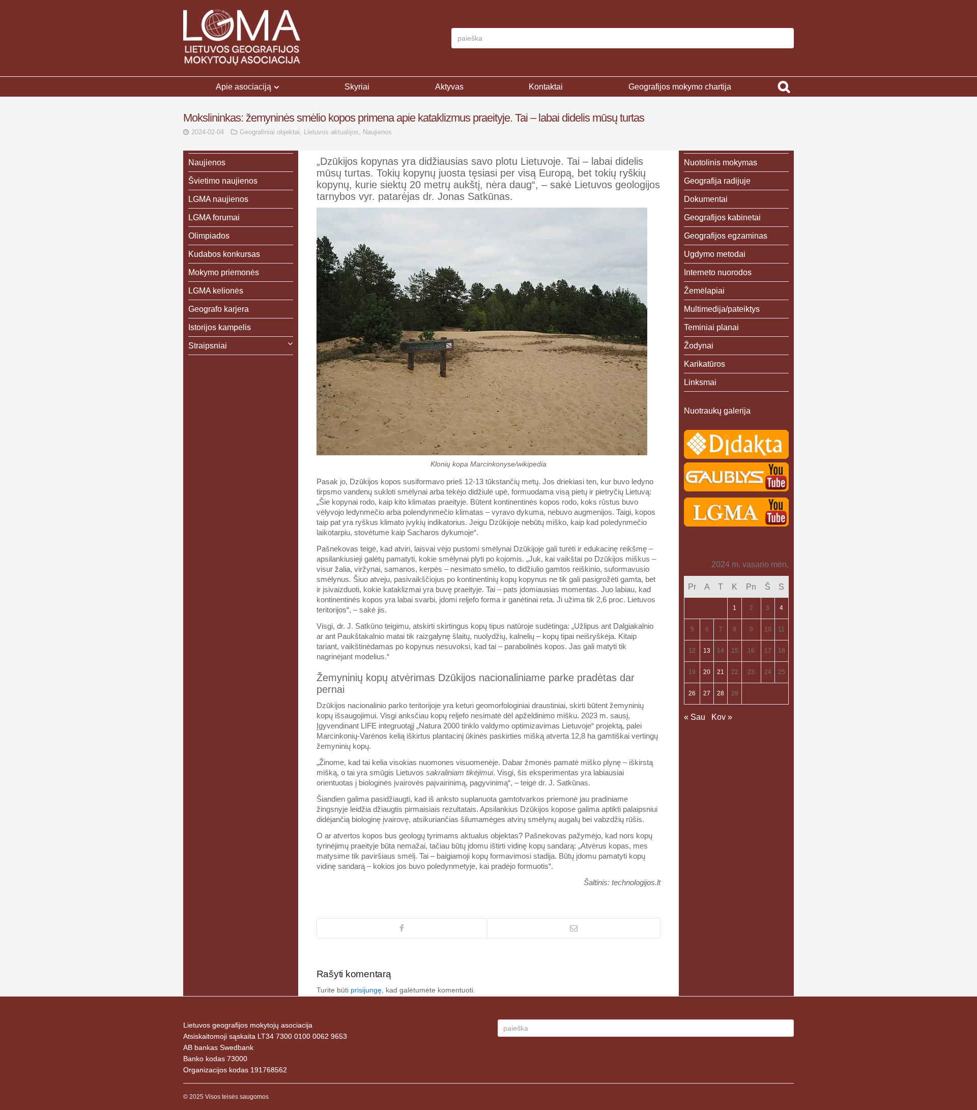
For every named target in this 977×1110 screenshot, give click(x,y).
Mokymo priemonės (223, 272)
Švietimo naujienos (222, 181)
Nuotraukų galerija (717, 410)
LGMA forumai (214, 217)
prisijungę (366, 990)
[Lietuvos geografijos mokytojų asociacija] (241, 38)
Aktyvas (449, 86)
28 (720, 693)
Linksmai (700, 382)
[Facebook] (402, 928)
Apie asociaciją (243, 86)
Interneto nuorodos (718, 272)
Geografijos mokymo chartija (679, 86)
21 (720, 672)
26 (692, 693)
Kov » (721, 717)
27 (706, 693)
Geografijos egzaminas (725, 235)
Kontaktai (546, 86)
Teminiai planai (711, 327)
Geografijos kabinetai (722, 217)
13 (706, 650)
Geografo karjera (218, 309)
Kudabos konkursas (224, 254)
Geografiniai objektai (270, 132)
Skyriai (356, 86)
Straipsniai (207, 345)
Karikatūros (704, 364)
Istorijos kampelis (219, 327)
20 (706, 672)
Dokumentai (706, 199)
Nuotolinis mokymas (720, 162)
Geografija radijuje (717, 181)
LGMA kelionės (215, 290)
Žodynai (698, 345)
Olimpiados (208, 235)
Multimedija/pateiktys (722, 309)
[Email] (573, 928)
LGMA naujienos (218, 199)
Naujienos (377, 132)
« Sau (694, 717)
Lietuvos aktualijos (331, 132)
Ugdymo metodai (714, 254)
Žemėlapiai (704, 290)
